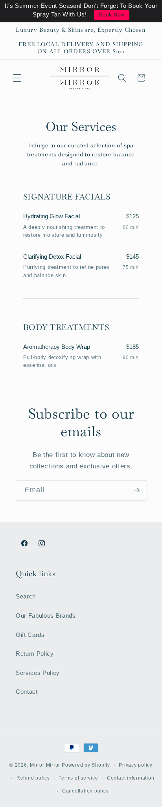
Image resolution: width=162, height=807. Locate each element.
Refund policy (33, 778)
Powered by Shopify (86, 765)
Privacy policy (136, 765)
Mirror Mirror (45, 765)
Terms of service (78, 778)
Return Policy (35, 653)
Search (26, 596)
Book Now (111, 15)
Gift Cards (30, 634)
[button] (17, 78)
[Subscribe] (136, 490)
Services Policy (38, 672)
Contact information (131, 778)
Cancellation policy (85, 791)
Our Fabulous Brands (46, 615)
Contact (27, 691)
